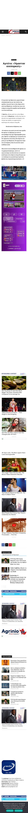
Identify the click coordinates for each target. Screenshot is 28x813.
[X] (12, 73)
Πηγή (3, 165)
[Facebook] (8, 73)
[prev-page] (3, 587)
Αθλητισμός (8, 35)
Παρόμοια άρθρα (6, 552)
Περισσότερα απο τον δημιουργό (10, 554)
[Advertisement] (14, 15)
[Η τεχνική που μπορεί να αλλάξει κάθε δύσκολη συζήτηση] (5, 693)
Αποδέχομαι (10, 810)
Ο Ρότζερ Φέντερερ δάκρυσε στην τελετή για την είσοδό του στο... (18, 701)
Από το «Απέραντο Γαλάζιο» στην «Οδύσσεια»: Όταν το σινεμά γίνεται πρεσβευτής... (18, 669)
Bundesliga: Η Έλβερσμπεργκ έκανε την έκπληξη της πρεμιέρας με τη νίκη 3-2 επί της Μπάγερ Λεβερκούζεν (18, 579)
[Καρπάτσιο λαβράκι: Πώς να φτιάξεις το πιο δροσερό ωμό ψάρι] (5, 678)
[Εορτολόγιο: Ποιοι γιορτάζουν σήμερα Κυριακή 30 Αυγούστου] (5, 662)
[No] (26, 807)
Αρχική (3, 35)
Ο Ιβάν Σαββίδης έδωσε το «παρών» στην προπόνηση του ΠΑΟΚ (18, 569)
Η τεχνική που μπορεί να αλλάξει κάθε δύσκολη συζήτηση (17, 693)
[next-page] (5, 587)
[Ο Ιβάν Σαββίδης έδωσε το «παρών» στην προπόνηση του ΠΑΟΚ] (5, 570)
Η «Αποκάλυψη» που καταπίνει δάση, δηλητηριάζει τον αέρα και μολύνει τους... (18, 685)
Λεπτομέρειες (18, 810)
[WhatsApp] (19, 73)
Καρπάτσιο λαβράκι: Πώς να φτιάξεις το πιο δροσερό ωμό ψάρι (18, 677)
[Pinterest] (15, 73)
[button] (2, 32)
